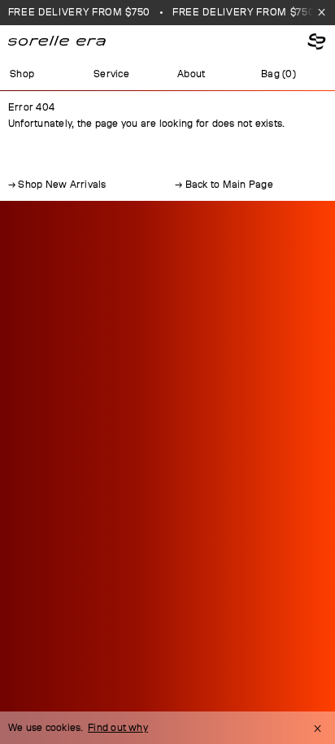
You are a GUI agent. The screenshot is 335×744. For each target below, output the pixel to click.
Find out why (118, 728)
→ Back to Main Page (224, 184)
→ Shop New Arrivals (57, 184)
